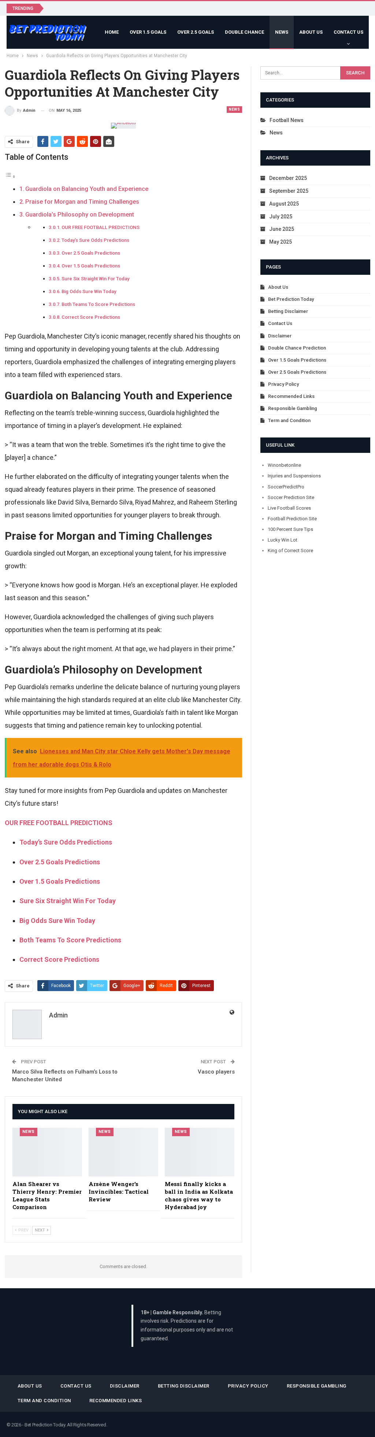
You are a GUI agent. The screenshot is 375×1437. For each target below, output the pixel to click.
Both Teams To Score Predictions (98, 304)
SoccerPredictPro (286, 487)
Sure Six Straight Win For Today (95, 278)
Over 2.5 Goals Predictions (91, 253)
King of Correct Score (290, 550)
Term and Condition (289, 420)
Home (112, 32)
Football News (287, 120)
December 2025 (288, 178)
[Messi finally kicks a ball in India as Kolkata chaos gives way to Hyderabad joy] (199, 1152)
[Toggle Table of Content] (10, 176)
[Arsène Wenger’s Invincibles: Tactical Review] (123, 1152)
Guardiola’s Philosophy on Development (79, 214)
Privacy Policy (283, 384)
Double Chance (244, 32)
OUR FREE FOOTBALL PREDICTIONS (101, 227)
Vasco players (216, 1071)
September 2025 (288, 191)
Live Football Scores (289, 508)
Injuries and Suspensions (294, 476)
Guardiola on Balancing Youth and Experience (86, 188)
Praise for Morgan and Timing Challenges (82, 201)
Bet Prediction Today (291, 299)
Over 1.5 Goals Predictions (91, 266)
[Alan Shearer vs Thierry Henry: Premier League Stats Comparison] (47, 1152)
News (281, 32)
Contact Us (348, 32)
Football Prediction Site (292, 518)
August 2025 (284, 204)
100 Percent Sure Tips (290, 529)
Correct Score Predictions (91, 317)
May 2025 (280, 242)
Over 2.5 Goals (195, 32)
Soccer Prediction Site (291, 497)
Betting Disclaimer (288, 311)
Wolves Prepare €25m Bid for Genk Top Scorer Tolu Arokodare (127, 8)
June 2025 (281, 229)
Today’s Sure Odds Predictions (95, 240)
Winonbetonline (284, 465)
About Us (311, 32)
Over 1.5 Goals (148, 32)
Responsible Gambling (292, 408)
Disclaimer (280, 336)
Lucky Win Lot (282, 540)
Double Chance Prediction (297, 348)
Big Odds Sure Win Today (89, 291)
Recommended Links (291, 396)
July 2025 (280, 216)
